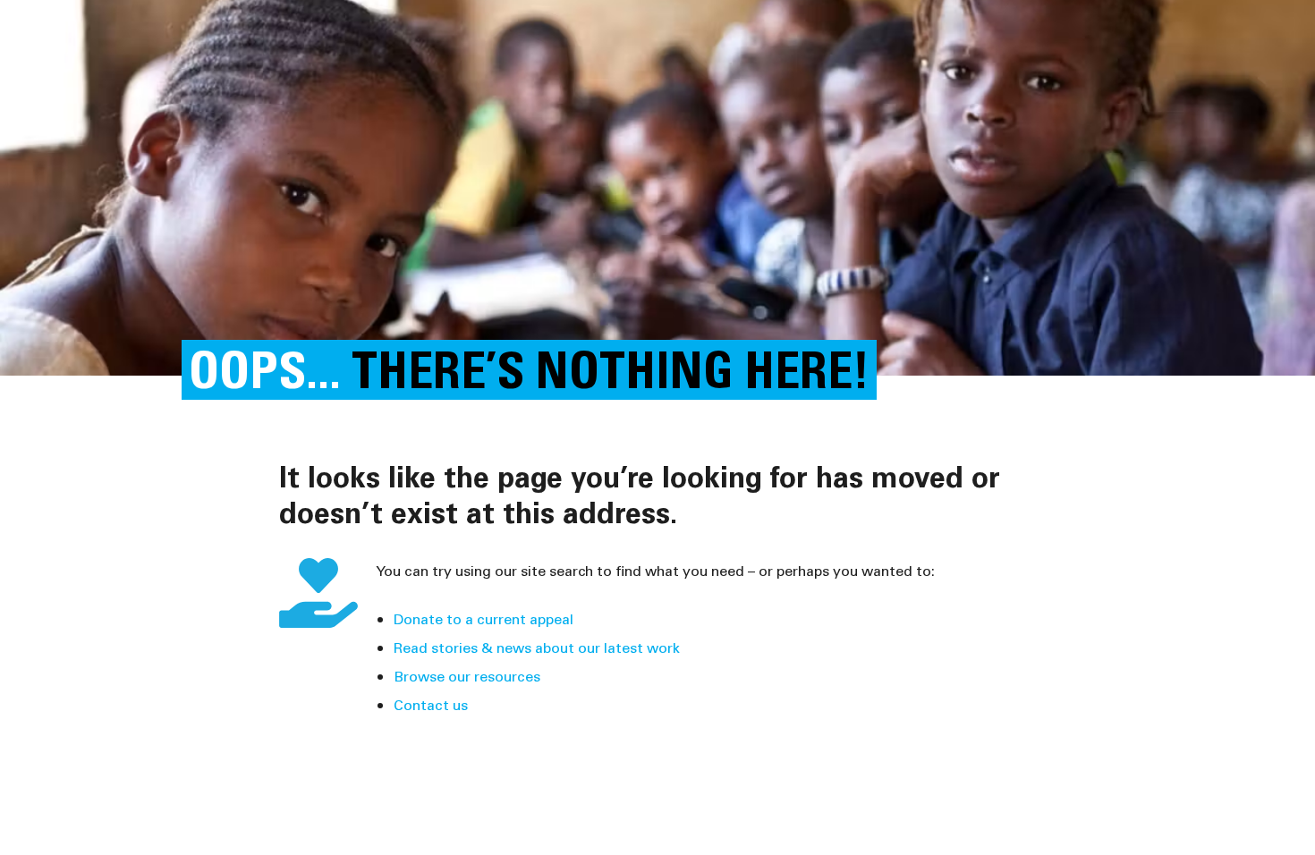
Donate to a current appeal (483, 618)
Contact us (431, 704)
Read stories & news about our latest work (537, 647)
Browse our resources (467, 675)
